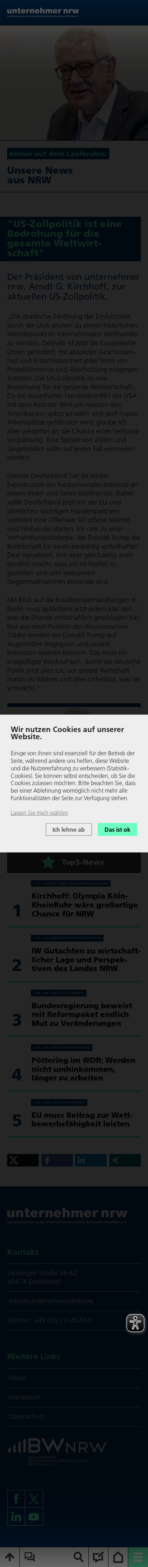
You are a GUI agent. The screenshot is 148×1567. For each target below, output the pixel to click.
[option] (74, 82)
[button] (23, 1160)
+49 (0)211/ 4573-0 (63, 1320)
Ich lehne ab (68, 829)
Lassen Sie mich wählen (39, 812)
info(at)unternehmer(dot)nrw (51, 1301)
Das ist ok (117, 829)
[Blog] (98, 1557)
